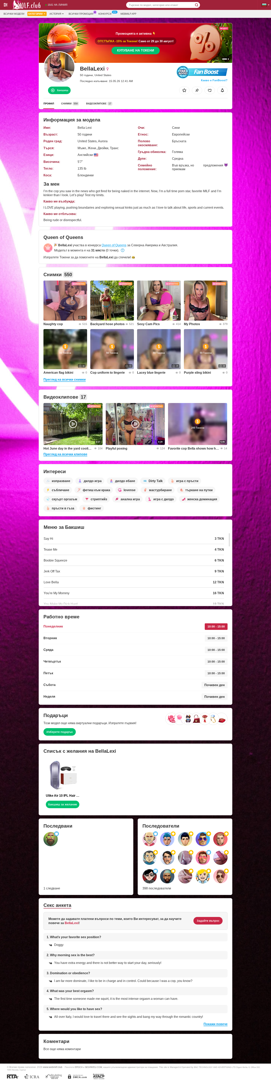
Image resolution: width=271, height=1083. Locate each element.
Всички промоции (81, 13)
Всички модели (14, 13)
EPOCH (79, 1067)
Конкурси (104, 13)
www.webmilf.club (52, 1067)
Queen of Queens (114, 245)
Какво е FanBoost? (214, 80)
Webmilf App (128, 13)
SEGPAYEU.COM (93, 1067)
